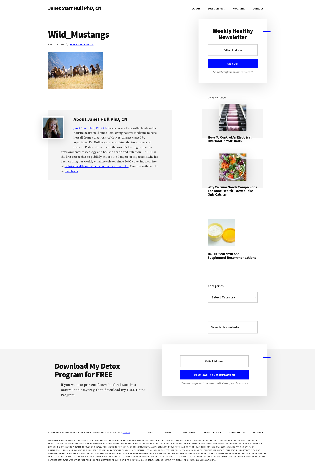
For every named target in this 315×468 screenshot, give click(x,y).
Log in (126, 432)
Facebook (71, 171)
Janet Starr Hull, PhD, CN (90, 128)
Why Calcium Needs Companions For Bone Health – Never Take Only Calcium (232, 191)
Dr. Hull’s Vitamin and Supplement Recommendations (232, 256)
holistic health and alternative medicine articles (97, 166)
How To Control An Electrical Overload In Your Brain (229, 139)
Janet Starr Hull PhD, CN (74, 8)
